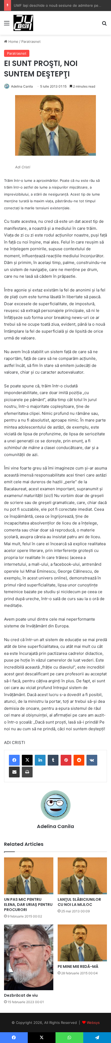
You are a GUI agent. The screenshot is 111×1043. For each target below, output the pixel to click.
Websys (93, 1022)
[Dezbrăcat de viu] (28, 957)
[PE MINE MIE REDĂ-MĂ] (82, 942)
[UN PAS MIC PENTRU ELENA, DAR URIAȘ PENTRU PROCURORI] (28, 875)
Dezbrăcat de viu (21, 995)
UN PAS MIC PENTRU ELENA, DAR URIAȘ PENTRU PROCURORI (28, 904)
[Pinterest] (66, 760)
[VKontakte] (91, 760)
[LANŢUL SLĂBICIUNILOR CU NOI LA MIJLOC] (82, 875)
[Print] (27, 772)
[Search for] (104, 25)
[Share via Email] (14, 772)
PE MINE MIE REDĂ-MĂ (78, 966)
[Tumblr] (53, 760)
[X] (27, 760)
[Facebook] (14, 760)
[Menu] (6, 25)
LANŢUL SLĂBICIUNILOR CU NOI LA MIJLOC (79, 902)
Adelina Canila (22, 86)
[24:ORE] (23, 23)
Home (12, 41)
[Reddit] (79, 760)
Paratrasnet (31, 41)
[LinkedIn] (40, 760)
